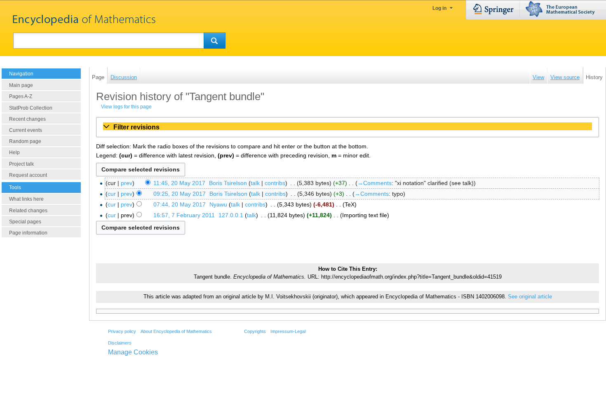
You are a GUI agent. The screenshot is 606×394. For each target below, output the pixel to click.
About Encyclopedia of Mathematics (176, 331)
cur (112, 193)
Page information (28, 233)
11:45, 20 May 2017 (179, 183)
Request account (28, 175)
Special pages (25, 222)
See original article (530, 297)
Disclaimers (120, 342)
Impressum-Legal (287, 331)
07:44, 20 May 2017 (179, 204)
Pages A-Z (20, 96)
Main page (21, 85)
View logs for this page (126, 107)
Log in (439, 8)
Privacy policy (122, 331)
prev (126, 183)
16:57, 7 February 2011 (184, 215)
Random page (25, 141)
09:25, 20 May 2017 (179, 193)
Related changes (28, 210)
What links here (26, 199)
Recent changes (27, 119)
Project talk (21, 164)
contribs (275, 183)
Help (14, 152)
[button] (347, 127)
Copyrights (255, 331)
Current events (25, 130)
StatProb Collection (30, 108)
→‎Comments (374, 183)
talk (255, 183)
